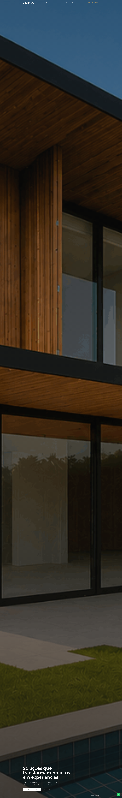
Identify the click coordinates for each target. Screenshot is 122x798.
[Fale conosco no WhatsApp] (118, 794)
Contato (71, 2)
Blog (67, 2)
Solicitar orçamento (92, 2)
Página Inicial (48, 2)
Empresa (61, 2)
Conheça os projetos (31, 789)
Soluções (56, 2)
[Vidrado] (29, 3)
